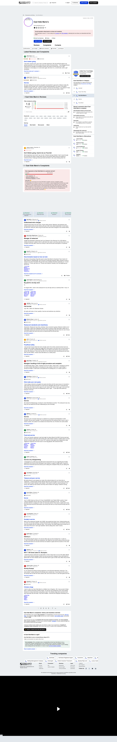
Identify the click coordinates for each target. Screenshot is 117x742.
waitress (46, 118)
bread (54, 118)
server (54, 116)
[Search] (40, 2)
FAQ (48, 665)
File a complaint (47, 41)
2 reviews (57, 33)
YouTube (92, 668)
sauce (50, 118)
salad (45, 116)
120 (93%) (33, 178)
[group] (27, 49)
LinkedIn (96, 668)
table (66, 116)
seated (61, 116)
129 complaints (64, 33)
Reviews (36, 45)
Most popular (41, 125)
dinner (38, 118)
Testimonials (41, 668)
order (58, 116)
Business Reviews (82, 666)
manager (49, 116)
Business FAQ (61, 665)
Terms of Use (72, 665)
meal (42, 118)
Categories (53, 2)
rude (34, 118)
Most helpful (33, 125)
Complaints (47, 45)
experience (59, 118)
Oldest (47, 125)
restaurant (32, 116)
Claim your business (62, 668)
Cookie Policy (72, 668)
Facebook (86, 668)
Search (33, 3)
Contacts (58, 45)
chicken (26, 118)
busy (26, 120)
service (41, 116)
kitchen (30, 118)
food (37, 116)
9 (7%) (32, 177)
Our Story (40, 665)
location (64, 118)
